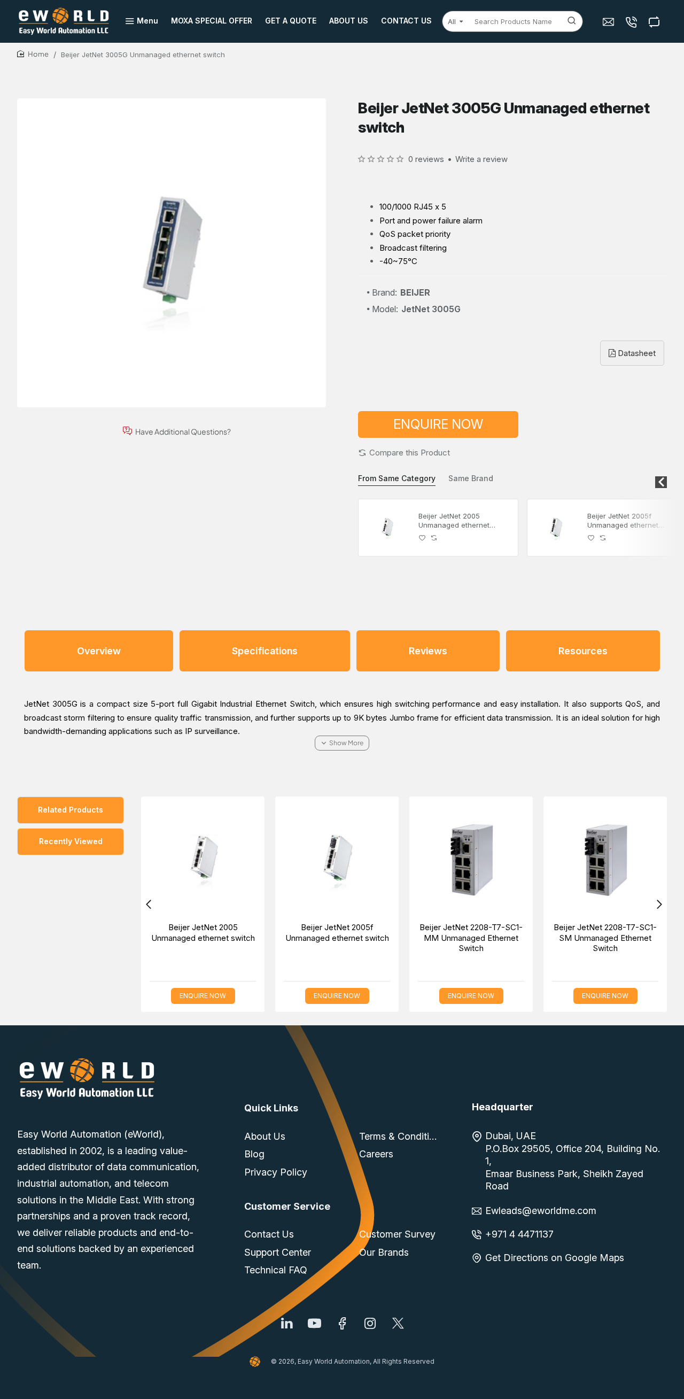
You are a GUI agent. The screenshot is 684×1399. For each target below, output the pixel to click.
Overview (99, 650)
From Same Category (397, 478)
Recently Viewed (71, 841)
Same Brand (470, 478)
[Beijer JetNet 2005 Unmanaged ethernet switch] (387, 528)
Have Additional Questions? (183, 431)
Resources (583, 650)
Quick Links (271, 1108)
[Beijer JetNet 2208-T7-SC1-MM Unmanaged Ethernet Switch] (471, 858)
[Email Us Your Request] (609, 22)
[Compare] (655, 22)
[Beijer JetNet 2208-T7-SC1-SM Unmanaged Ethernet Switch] (605, 858)
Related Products (70, 809)
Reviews (428, 650)
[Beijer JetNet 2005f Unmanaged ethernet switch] (556, 528)
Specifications (265, 650)
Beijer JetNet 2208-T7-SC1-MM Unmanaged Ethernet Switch (471, 937)
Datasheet (636, 353)
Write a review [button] (481, 159)
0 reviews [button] (426, 159)
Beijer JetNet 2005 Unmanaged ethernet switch (453, 521)
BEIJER (415, 292)
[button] (404, 453)
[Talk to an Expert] (632, 22)
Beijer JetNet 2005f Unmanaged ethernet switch (622, 521)
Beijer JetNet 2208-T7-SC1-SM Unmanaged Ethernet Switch (605, 937)
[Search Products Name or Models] (571, 21)
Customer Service (287, 1206)
